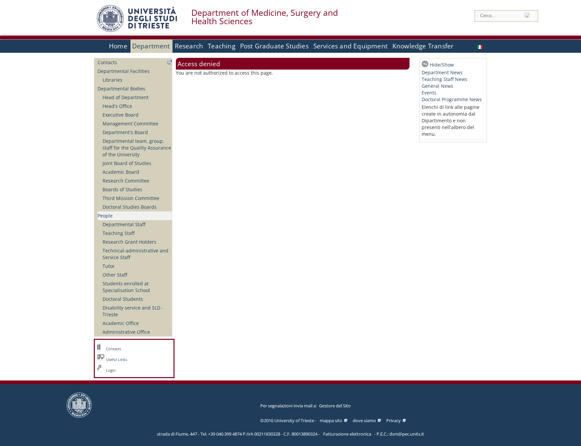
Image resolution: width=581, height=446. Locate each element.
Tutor (109, 266)
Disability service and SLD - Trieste (133, 311)
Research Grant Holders (129, 242)
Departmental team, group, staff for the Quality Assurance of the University (137, 148)
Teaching (221, 46)
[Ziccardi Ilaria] (480, 46)
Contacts (107, 62)
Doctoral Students (123, 299)
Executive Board (121, 115)
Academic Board (121, 172)
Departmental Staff (124, 224)
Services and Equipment (350, 46)
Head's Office (117, 106)
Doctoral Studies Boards (130, 207)
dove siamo (364, 420)
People (105, 215)
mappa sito (331, 420)
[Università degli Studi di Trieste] (137, 30)
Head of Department (126, 97)
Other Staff (115, 275)
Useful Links (116, 359)
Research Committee (126, 180)
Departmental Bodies (121, 88)
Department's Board (125, 132)
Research (189, 46)
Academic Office (121, 323)
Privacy (393, 420)
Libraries (112, 80)
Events (429, 92)
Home (118, 46)
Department (151, 46)
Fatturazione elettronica (347, 434)
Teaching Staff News (444, 79)
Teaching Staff (118, 233)
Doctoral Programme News (452, 99)
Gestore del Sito (335, 406)
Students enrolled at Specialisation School (126, 286)
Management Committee (130, 123)
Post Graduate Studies (274, 46)
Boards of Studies (122, 189)
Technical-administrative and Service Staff (135, 253)
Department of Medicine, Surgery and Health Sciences (264, 16)
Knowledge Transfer (423, 46)
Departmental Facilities (124, 71)
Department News (442, 72)
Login (111, 370)
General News (437, 86)
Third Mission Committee (131, 198)
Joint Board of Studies (127, 163)
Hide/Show (442, 65)
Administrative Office (126, 332)
